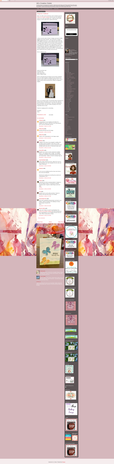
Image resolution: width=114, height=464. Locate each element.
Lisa (40, 191)
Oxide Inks (66, 130)
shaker (66, 131)
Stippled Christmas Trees (70, 96)
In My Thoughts (69, 85)
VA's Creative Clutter (44, 3)
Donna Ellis (41, 150)
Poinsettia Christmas (69, 84)
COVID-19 (38, 281)
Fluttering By (39, 227)
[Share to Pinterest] (52, 114)
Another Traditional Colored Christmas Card (70, 91)
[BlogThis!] (50, 114)
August (68, 102)
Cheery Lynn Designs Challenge (45, 211)
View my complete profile (68, 55)
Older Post (60, 222)
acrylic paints (67, 115)
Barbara (40, 140)
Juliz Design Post (42, 198)
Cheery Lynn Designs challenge (43, 17)
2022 (67, 63)
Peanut (40, 180)
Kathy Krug (41, 128)
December (68, 72)
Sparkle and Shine (69, 87)
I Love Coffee (43, 276)
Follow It (71, 34)
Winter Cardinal (69, 75)
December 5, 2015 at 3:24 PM (45, 215)
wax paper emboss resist (68, 134)
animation (66, 118)
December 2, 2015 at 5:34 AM (45, 157)
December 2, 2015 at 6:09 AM (45, 165)
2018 (67, 68)
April (67, 106)
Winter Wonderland (69, 86)
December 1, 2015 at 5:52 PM (45, 132)
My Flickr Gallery (56, 8)
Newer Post (40, 222)
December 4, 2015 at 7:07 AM (45, 196)
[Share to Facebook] (51, 114)
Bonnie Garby (42, 208)
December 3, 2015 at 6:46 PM (45, 188)
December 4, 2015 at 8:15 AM (45, 205)
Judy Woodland (42, 159)
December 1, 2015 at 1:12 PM (45, 126)
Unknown (41, 120)
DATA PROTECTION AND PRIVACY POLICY (46, 8)
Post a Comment (41, 218)
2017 (67, 69)
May (67, 105)
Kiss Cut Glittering (67, 126)
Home (38, 8)
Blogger (63, 462)
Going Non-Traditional (69, 97)
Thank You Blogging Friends (70, 83)
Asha (41, 187)
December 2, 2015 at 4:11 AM (45, 147)
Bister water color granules (68, 119)
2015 (67, 71)
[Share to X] (50, 114)
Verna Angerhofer (72, 49)
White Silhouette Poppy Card (70, 73)
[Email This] (49, 114)
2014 (67, 111)
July (67, 103)
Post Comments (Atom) (53, 225)
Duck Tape (66, 123)
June (67, 104)
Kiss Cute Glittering (67, 127)
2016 (67, 70)
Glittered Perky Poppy (69, 74)
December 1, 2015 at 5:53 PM (45, 138)
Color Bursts (67, 122)
